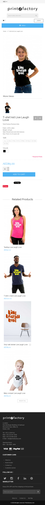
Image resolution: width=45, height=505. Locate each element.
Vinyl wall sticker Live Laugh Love (16, 344)
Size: (5, 138)
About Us (14, 498)
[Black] (4, 151)
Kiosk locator (9, 462)
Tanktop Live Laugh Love (13, 247)
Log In (39, 20)
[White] (7, 151)
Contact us (8, 465)
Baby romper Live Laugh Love (14, 393)
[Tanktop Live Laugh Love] (17, 224)
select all (22, 400)
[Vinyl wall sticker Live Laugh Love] (17, 321)
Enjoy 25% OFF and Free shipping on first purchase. (18, 486)
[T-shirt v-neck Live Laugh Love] (17, 273)
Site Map (30, 498)
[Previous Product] (35, 118)
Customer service (10, 468)
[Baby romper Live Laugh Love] (17, 370)
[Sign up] (38, 492)
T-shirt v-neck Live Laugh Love (14, 296)
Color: (5, 148)
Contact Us (23, 498)
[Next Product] (40, 118)
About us (7, 460)
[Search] (36, 15)
